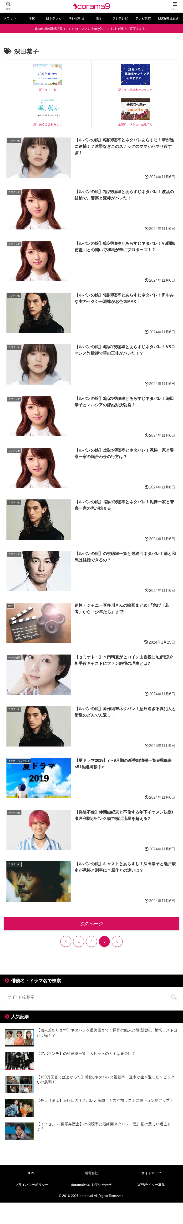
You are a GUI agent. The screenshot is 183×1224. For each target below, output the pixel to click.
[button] (173, 997)
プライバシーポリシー (31, 1185)
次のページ (91, 923)
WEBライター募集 (151, 1185)
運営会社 (91, 1173)
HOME (32, 1173)
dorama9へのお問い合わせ (91, 1185)
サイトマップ (151, 1173)
